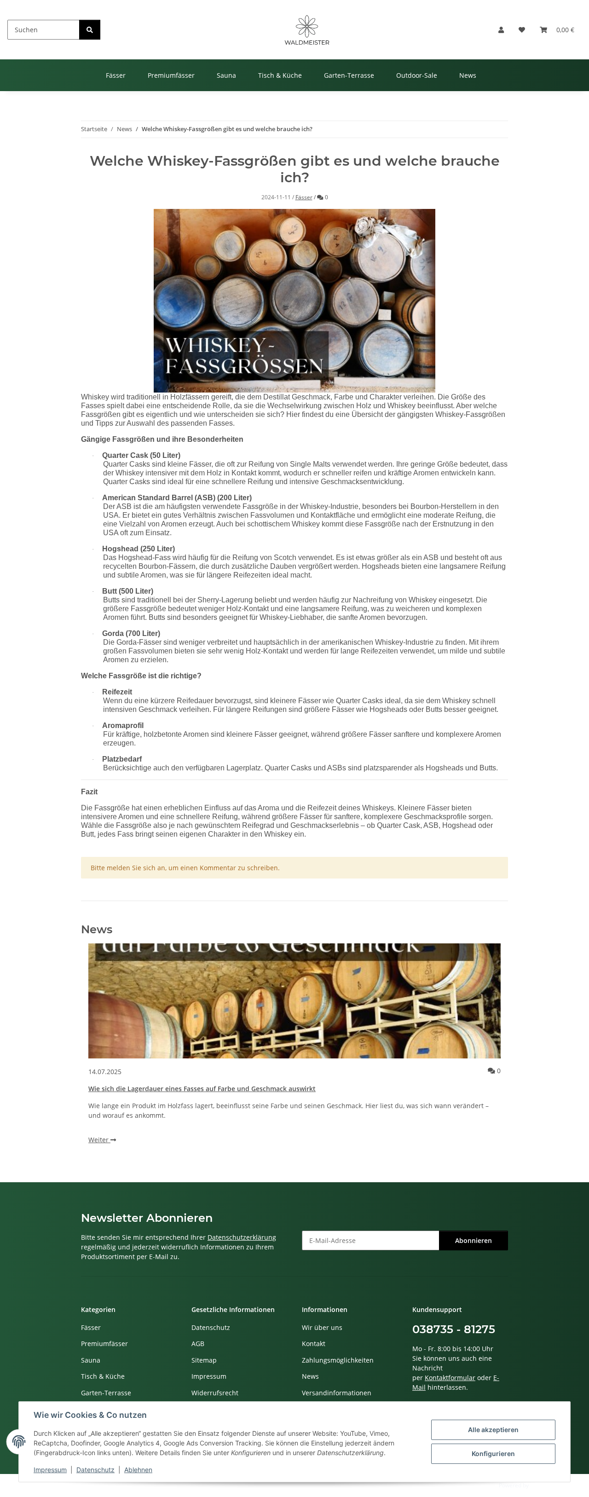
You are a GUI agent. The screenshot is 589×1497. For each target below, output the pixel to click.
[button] (501, 30)
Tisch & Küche (103, 1376)
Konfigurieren (493, 1453)
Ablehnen (138, 1470)
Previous (103, 1052)
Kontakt (313, 1343)
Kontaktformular (450, 1377)
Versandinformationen (336, 1392)
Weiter (99, 1139)
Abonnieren (473, 1240)
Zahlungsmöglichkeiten (338, 1360)
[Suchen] (89, 30)
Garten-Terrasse (106, 1392)
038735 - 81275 (453, 1329)
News (310, 1376)
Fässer (303, 197)
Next (485, 1052)
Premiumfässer (104, 1343)
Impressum (50, 1470)
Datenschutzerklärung (242, 1237)
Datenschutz (95, 1470)
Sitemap (204, 1360)
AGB (197, 1343)
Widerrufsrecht (214, 1392)
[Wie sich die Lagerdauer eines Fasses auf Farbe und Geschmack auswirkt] (294, 1000)
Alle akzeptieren (493, 1429)
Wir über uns (322, 1327)
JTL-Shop (541, 1485)
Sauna (90, 1360)
